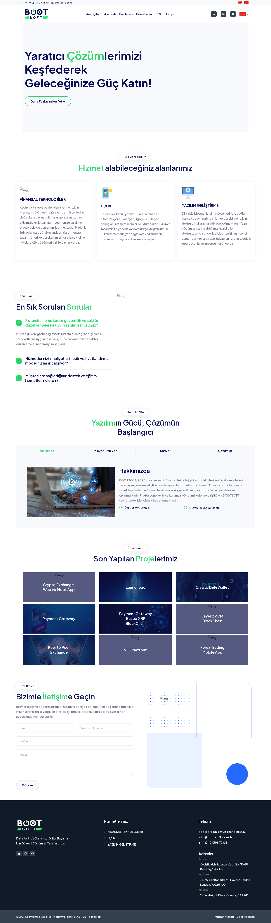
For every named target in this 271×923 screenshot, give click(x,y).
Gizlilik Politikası (246, 916)
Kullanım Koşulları (224, 916)
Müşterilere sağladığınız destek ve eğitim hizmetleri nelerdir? (61, 378)
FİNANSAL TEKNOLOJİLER (125, 832)
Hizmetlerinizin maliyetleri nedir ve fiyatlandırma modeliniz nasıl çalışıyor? (67, 360)
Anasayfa (92, 14)
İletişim (170, 14)
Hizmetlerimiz (145, 14)
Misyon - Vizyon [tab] (105, 451)
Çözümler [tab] (225, 451)
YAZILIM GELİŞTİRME (121, 844)
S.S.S (160, 14)
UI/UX (111, 838)
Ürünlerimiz (126, 14)
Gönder (27, 785)
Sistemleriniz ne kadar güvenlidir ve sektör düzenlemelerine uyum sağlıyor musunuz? (61, 322)
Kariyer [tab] (165, 451)
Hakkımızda (109, 14)
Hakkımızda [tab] (45, 451)
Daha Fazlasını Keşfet (46, 101)
